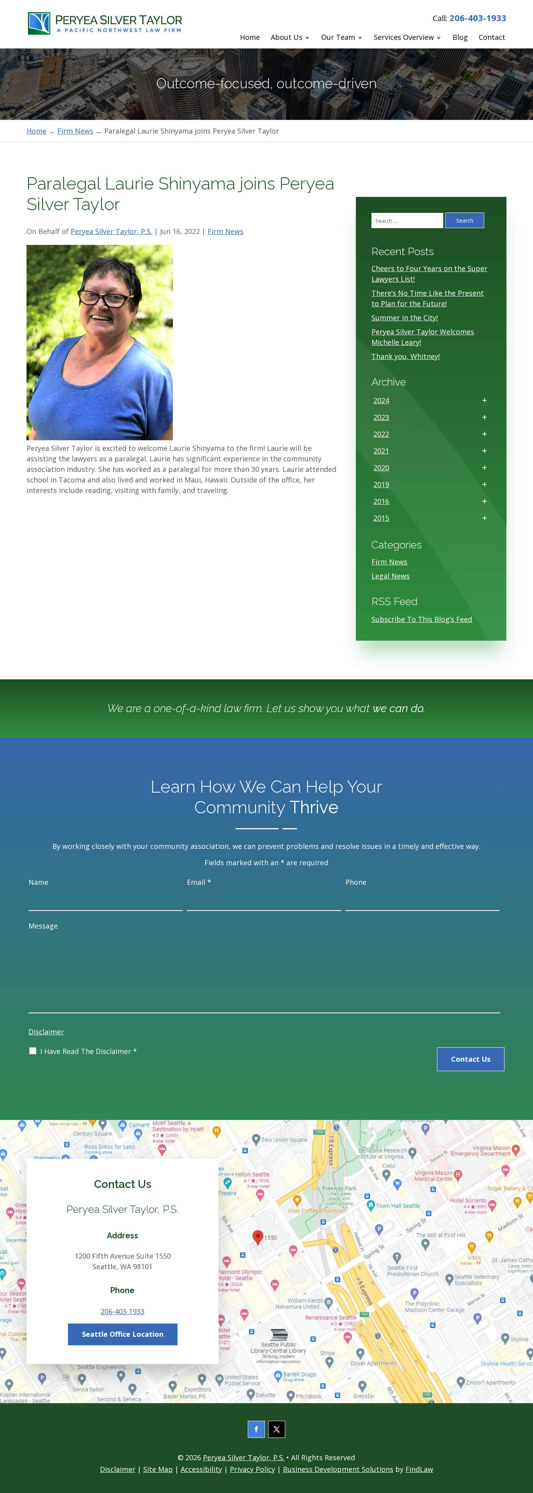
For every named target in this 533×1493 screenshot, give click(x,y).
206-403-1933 (477, 17)
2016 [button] (381, 501)
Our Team (338, 37)
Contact (492, 37)
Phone (355, 882)
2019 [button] (381, 484)
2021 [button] (381, 450)
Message (43, 925)
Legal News (390, 575)
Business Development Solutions (338, 1469)
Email (199, 882)
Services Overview (404, 37)
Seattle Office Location (122, 1334)
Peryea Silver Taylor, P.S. (111, 231)
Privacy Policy (252, 1469)
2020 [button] (381, 467)
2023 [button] (381, 417)
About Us (286, 37)
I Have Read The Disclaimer (88, 1051)
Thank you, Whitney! (405, 356)
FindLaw (419, 1469)
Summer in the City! (404, 317)
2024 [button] (381, 400)
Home (250, 37)
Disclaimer (46, 1031)
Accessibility (201, 1469)
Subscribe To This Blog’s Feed (421, 619)
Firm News (225, 231)
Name (38, 882)
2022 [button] (381, 434)
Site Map (158, 1469)
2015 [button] (381, 518)
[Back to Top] (525, 1436)
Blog (460, 37)
